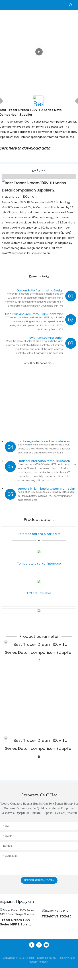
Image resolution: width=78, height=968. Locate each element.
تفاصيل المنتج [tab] (39, 170)
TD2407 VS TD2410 (56, 916)
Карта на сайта (46, 957)
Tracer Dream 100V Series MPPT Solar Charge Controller (15, 922)
